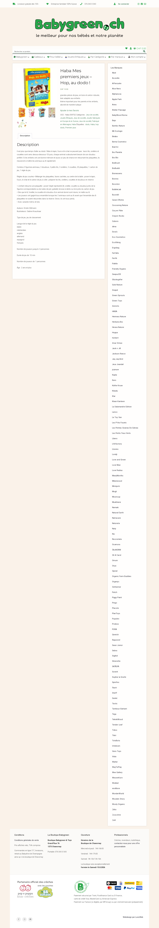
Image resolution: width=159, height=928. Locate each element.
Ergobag (115, 248)
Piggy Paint (117, 597)
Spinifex (115, 682)
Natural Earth (118, 513)
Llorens (115, 449)
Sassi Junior (117, 645)
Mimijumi (116, 486)
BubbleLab (116, 189)
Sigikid (115, 656)
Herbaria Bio (117, 322)
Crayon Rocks (118, 216)
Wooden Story (118, 799)
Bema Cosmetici (119, 142)
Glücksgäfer (117, 280)
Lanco (115, 412)
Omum (115, 560)
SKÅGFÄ (115, 666)
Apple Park (117, 99)
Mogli (114, 491)
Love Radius (117, 470)
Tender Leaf (117, 725)
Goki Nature (117, 285)
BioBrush (116, 163)
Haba (74, 124)
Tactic (115, 704)
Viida (114, 757)
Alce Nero (116, 89)
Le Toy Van (117, 417)
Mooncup (116, 497)
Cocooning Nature (120, 205)
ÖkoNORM (116, 550)
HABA (114, 311)
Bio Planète (117, 152)
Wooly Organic (118, 804)
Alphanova (116, 94)
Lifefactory (117, 444)
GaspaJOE (116, 274)
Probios (115, 624)
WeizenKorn (117, 778)
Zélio (114, 810)
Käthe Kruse (117, 386)
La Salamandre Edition (122, 407)
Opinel (115, 571)
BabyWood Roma (119, 115)
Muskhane (116, 502)
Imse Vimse (117, 343)
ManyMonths (117, 476)
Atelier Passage (119, 110)
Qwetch (115, 635)
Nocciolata (117, 539)
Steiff (114, 693)
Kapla (114, 375)
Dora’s (115, 232)
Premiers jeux (70, 128)
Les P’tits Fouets (119, 423)
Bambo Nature (118, 126)
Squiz (114, 688)
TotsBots (116, 741)
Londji (114, 454)
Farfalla (115, 253)
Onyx (114, 566)
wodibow (116, 788)
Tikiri (114, 735)
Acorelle (115, 78)
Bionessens (117, 173)
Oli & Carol (116, 555)
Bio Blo (115, 158)
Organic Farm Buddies (121, 576)
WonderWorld (118, 794)
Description (25, 136)
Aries (114, 105)
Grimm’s (115, 306)
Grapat (115, 290)
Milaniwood (117, 481)
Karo (114, 380)
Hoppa (115, 333)
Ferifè (114, 258)
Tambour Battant (119, 709)
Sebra (114, 651)
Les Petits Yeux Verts (121, 433)
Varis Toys (116, 751)
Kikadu (115, 391)
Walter (115, 762)
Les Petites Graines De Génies (125, 428)
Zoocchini (116, 815)
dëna (114, 227)
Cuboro (115, 221)
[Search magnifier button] (144, 51)
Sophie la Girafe (119, 677)
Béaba (115, 136)
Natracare (116, 518)
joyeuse (115, 370)
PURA (114, 629)
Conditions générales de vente (26, 840)
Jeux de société (92, 115)
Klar (114, 396)
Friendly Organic (119, 269)
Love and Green (119, 460)
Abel (114, 73)
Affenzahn (116, 83)
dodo (87, 124)
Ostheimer (116, 587)
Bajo (114, 120)
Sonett (115, 672)
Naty (114, 529)
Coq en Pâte (117, 211)
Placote (115, 608)
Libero (115, 439)
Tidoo (114, 730)
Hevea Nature (118, 327)
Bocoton (116, 184)
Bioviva (115, 179)
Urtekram (116, 746)
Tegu (114, 714)
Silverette (116, 661)
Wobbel (115, 783)
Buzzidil (115, 195)
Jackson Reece (119, 354)
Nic (113, 534)
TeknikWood (117, 719)
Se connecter (123, 4)
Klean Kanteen (118, 401)
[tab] (25, 135)
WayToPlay (117, 767)
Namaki (115, 507)
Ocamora (116, 544)
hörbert (115, 338)
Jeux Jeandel (118, 364)
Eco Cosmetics (118, 237)
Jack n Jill (116, 348)
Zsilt (114, 820)
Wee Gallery (117, 772)
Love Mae (116, 465)
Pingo (114, 603)
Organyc (115, 582)
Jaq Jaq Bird (117, 359)
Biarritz (115, 147)
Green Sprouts (118, 295)
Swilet (115, 698)
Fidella (115, 264)
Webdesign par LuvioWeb (133, 917)
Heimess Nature (119, 317)
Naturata (116, 523)
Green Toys (117, 301)
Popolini (115, 619)
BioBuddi (116, 168)
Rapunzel (116, 640)
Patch (114, 592)
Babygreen (79, 28)
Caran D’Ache (118, 200)
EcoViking (116, 242)
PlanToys (116, 613)
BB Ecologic (117, 131)
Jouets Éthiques (66, 118)
